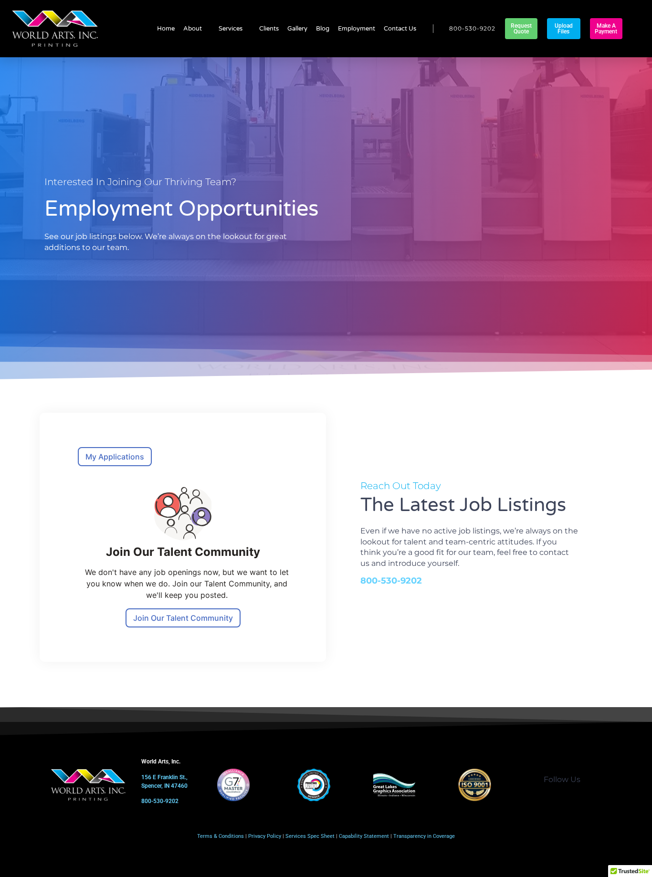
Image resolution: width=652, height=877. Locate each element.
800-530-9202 (391, 580)
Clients (269, 28)
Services (230, 28)
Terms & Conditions (220, 836)
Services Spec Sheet (310, 836)
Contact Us (400, 28)
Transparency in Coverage (424, 836)
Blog (322, 28)
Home (166, 28)
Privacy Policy (264, 836)
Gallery (297, 28)
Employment (356, 28)
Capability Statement (364, 836)
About (192, 28)
